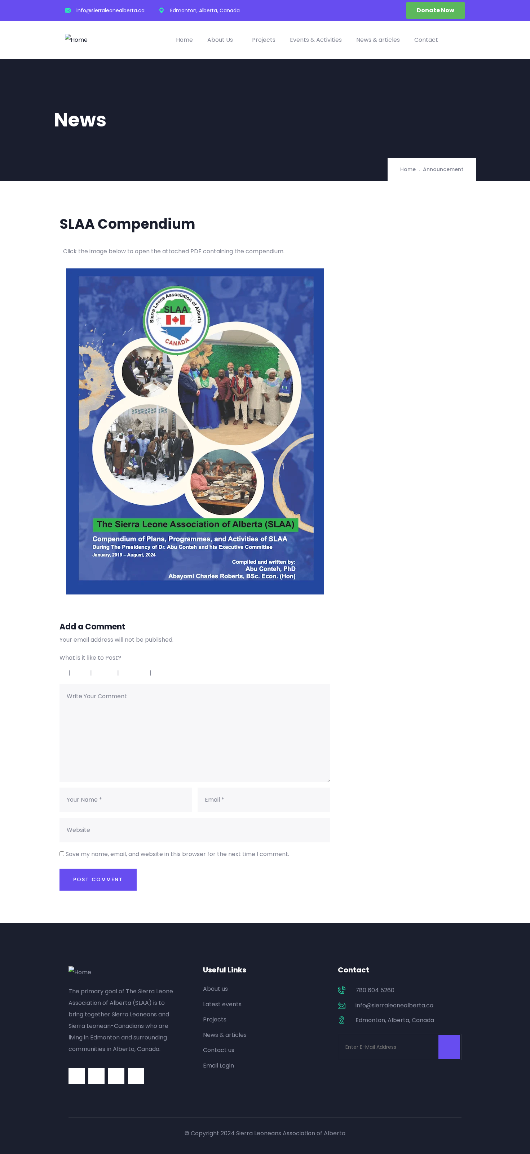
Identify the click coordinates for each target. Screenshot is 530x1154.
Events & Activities (316, 40)
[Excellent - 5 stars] (170, 673)
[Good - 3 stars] (105, 673)
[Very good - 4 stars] (135, 673)
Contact (426, 40)
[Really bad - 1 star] (62, 673)
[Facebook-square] (96, 1076)
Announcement (443, 169)
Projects (263, 40)
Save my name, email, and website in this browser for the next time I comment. (177, 854)
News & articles (378, 40)
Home (184, 40)
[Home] (76, 40)
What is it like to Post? (90, 658)
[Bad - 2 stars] (81, 673)
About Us (220, 40)
